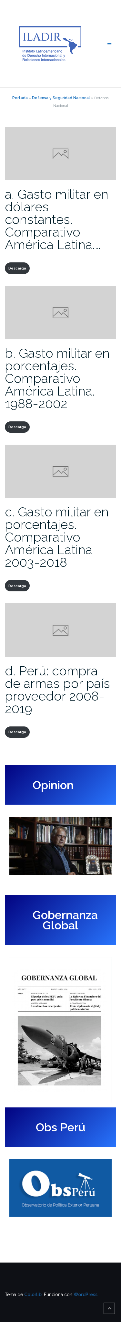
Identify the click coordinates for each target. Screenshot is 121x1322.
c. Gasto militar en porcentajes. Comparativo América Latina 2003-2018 (57, 537)
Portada (20, 98)
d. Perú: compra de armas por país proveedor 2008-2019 (57, 689)
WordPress (85, 1294)
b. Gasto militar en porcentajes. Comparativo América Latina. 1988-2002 (57, 378)
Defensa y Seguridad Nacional (61, 98)
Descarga (17, 268)
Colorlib (33, 1294)
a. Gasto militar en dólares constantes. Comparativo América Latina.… (56, 219)
